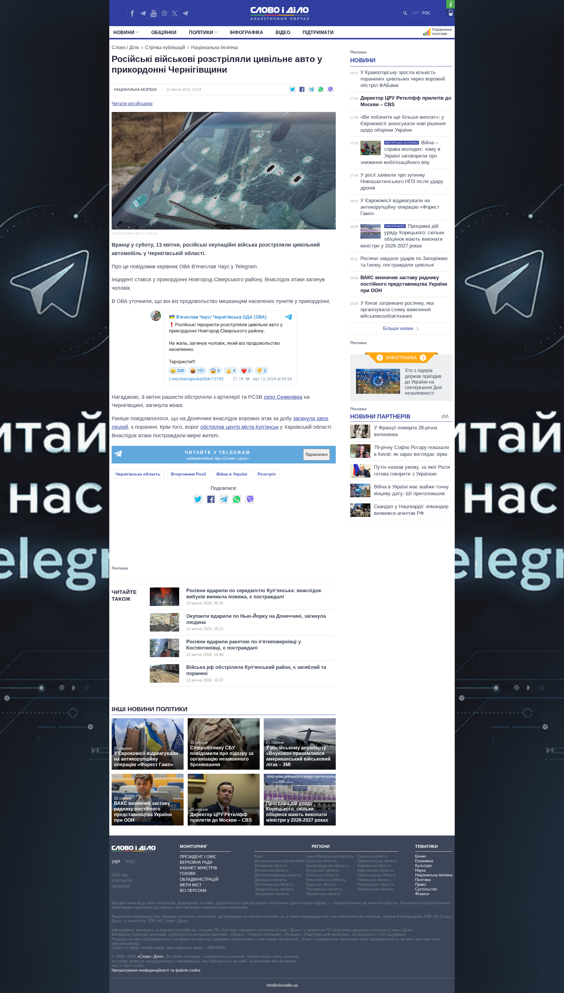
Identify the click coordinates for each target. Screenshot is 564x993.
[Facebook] (132, 13)
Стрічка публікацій (165, 47)
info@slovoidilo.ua (282, 985)
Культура (423, 865)
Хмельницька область (376, 875)
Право (420, 884)
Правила (121, 886)
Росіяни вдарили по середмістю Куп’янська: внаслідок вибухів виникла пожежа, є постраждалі (253, 597)
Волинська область (272, 870)
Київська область (321, 861)
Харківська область (374, 865)
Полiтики (201, 32)
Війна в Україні (231, 474)
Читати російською (132, 103)
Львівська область (322, 875)
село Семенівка (283, 397)
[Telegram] (142, 13)
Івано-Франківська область (330, 856)
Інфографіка (246, 32)
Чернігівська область (137, 474)
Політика (423, 880)
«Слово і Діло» (150, 956)
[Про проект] (450, 4)
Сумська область (372, 856)
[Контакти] (450, 13)
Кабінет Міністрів (198, 868)
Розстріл (267, 474)
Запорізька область (272, 894)
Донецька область (271, 880)
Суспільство (426, 889)
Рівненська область (323, 894)
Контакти (122, 881)
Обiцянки (164, 32)
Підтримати (318, 32)
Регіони (321, 846)
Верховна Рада (196, 862)
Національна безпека (214, 47)
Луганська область (323, 870)
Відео (283, 32)
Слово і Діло (125, 47)
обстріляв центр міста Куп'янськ (239, 427)
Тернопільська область (377, 861)
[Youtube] (153, 13)
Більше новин (398, 328)
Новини (124, 32)
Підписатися (317, 454)
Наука (420, 870)
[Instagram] (164, 13)
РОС (426, 13)
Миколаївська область (326, 880)
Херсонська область (375, 870)
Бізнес (421, 856)
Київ (258, 856)
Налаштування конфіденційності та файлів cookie (156, 970)
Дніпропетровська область (278, 875)
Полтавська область (324, 889)
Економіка (424, 861)
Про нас (120, 875)
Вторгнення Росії (188, 474)
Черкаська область (374, 880)
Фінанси (422, 894)
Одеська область (321, 884)
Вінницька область (271, 865)
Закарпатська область (274, 889)
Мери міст (191, 885)
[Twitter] (174, 13)
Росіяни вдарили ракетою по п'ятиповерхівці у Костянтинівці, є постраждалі (243, 648)
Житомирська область (274, 884)
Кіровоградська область (327, 865)
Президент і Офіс (198, 857)
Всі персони (193, 890)
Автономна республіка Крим (280, 861)
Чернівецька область (375, 884)
